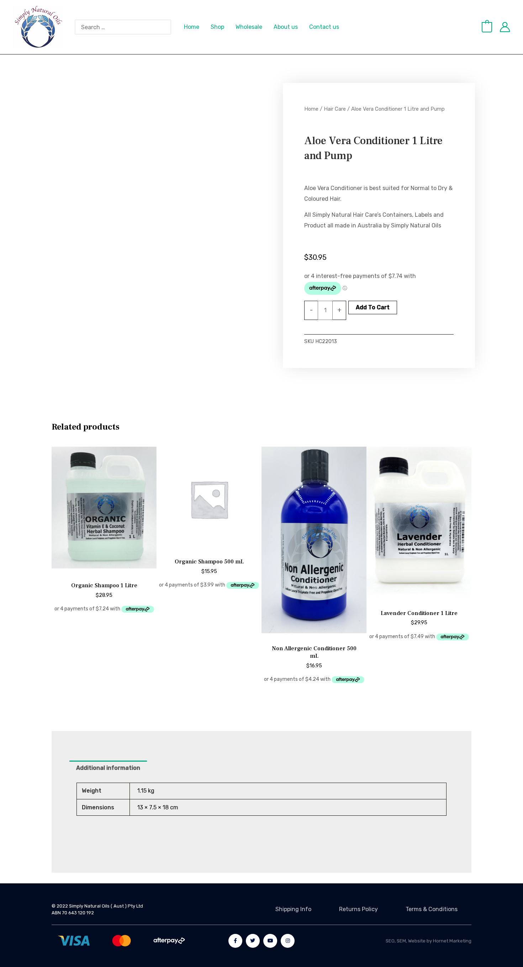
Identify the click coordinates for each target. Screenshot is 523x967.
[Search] (169, 27)
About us (286, 26)
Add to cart (373, 307)
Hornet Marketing (452, 941)
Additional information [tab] (108, 767)
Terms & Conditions (432, 909)
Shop (217, 26)
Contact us (324, 26)
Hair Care (335, 109)
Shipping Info (293, 909)
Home (191, 26)
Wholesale (249, 26)
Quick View (104, 569)
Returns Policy (358, 909)
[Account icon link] (505, 27)
